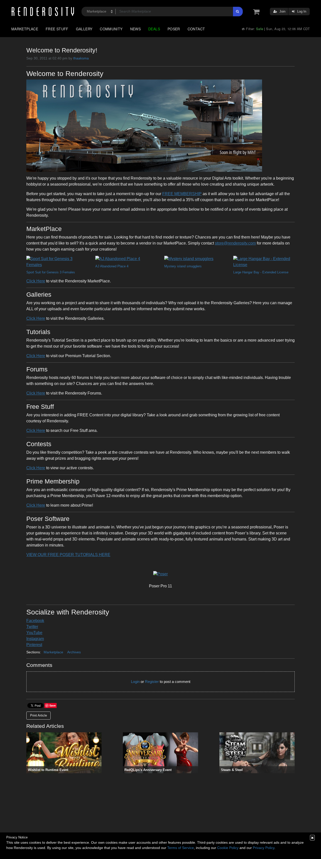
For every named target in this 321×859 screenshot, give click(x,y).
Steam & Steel (232, 770)
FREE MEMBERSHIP (182, 194)
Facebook (35, 620)
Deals (154, 28)
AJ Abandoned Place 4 (111, 266)
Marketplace (24, 28)
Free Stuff (57, 28)
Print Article (38, 715)
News (135, 28)
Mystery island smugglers (183, 266)
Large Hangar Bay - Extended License (260, 272)
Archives (74, 652)
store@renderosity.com (235, 243)
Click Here (35, 281)
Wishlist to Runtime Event (48, 770)
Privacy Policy (263, 848)
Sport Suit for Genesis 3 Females (50, 272)
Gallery (84, 28)
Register (152, 681)
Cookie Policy (227, 848)
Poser (174, 28)
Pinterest (34, 645)
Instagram (35, 639)
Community (111, 28)
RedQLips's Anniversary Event (148, 770)
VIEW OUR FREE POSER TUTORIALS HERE (68, 555)
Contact (196, 28)
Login (135, 681)
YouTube (34, 633)
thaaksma (81, 58)
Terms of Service (180, 848)
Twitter (32, 626)
